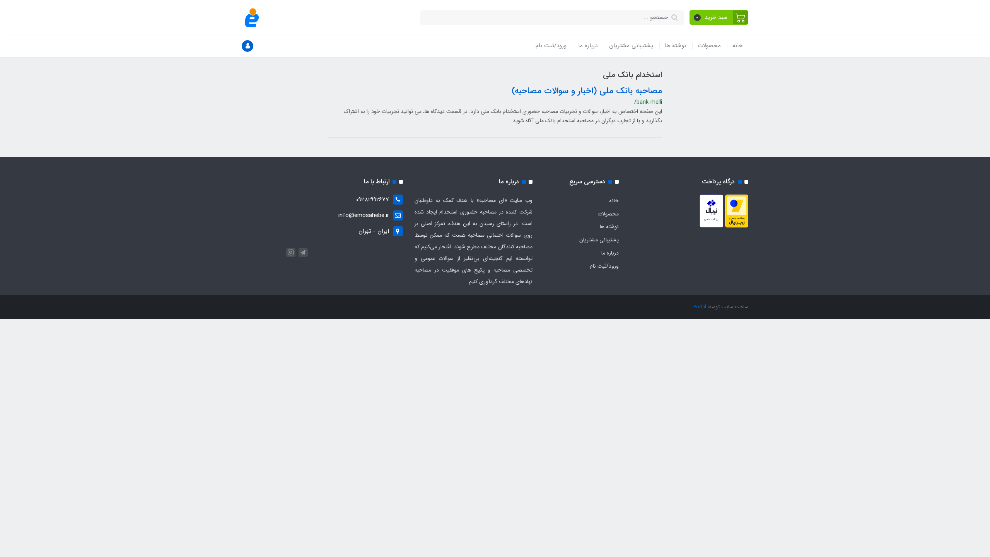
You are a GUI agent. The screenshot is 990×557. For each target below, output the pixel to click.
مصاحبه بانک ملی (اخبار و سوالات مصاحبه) (587, 90)
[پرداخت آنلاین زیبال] (711, 210)
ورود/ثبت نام (551, 45)
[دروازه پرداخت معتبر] (736, 210)
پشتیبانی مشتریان (631, 45)
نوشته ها (675, 45)
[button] (719, 17)
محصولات (709, 45)
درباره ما (587, 45)
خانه (737, 45)
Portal (699, 307)
